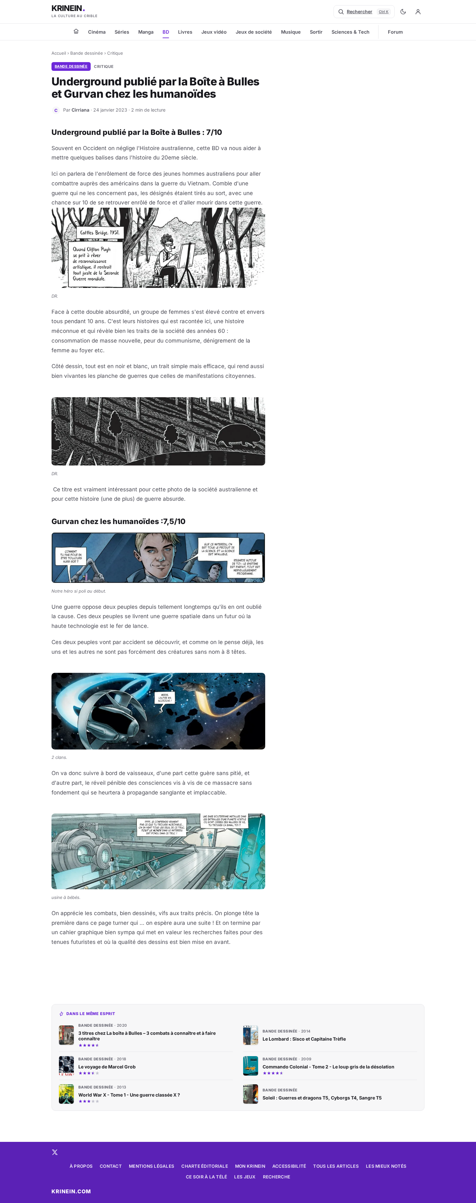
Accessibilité (289, 1166)
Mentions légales (151, 1166)
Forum (395, 32)
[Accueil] (76, 31)
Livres (185, 32)
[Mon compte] (418, 11)
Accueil (58, 53)
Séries (122, 32)
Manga (145, 32)
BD (166, 32)
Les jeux (244, 1176)
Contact (111, 1166)
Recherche (276, 1176)
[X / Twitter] (54, 1152)
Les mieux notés (386, 1166)
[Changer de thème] (403, 11)
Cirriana (80, 110)
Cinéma (97, 32)
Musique (291, 32)
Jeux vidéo (214, 32)
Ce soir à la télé (206, 1176)
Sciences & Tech (350, 32)
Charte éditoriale (204, 1166)
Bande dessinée (86, 53)
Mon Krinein (250, 1166)
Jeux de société (254, 32)
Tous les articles (336, 1166)
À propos (81, 1166)
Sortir (316, 32)
